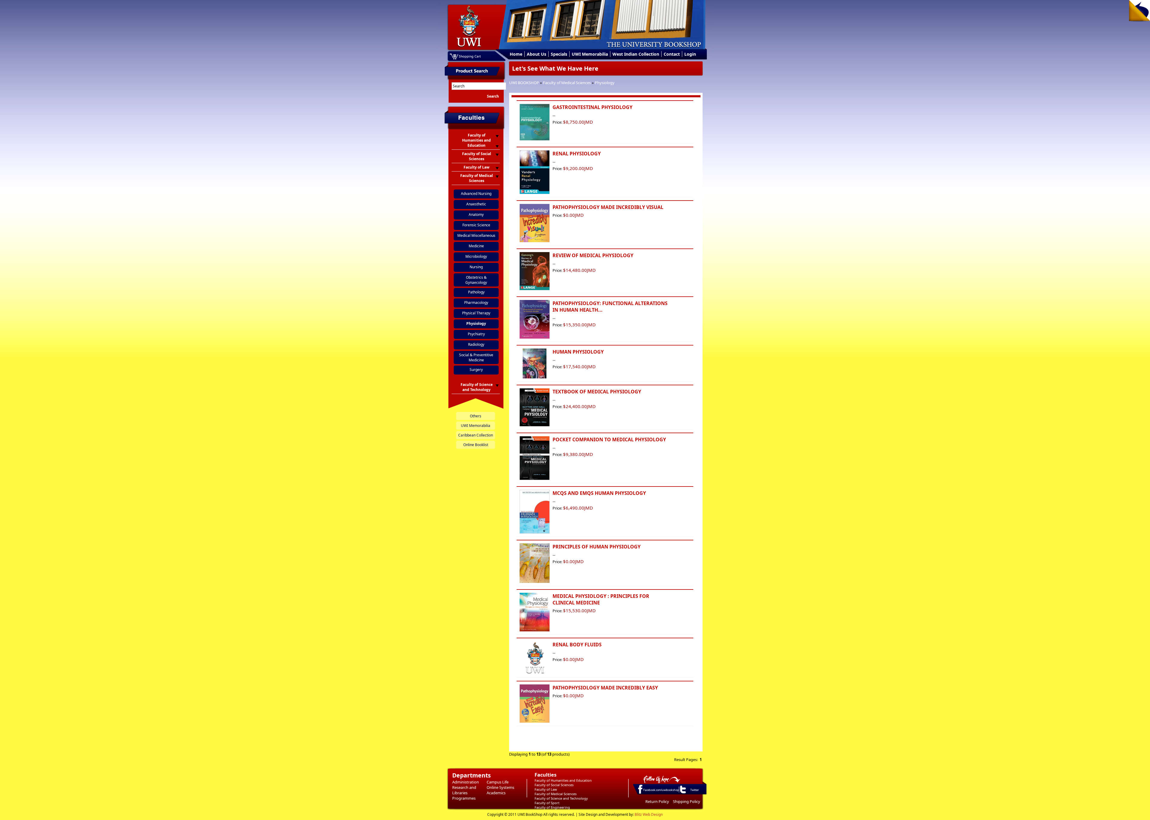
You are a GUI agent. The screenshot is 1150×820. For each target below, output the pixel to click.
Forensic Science (476, 225)
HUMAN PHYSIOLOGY (578, 351)
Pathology (476, 292)
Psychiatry (476, 334)
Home (516, 54)
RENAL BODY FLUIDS (577, 644)
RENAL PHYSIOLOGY (577, 153)
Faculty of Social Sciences (554, 785)
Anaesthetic (476, 204)
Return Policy (657, 801)
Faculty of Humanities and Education (563, 780)
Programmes (464, 798)
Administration (465, 782)
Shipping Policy (686, 801)
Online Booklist (475, 444)
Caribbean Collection (475, 435)
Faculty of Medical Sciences (567, 82)
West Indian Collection (635, 54)
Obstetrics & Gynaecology (476, 280)
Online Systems (500, 787)
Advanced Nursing (476, 193)
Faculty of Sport (547, 803)
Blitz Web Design (649, 814)
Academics (496, 792)
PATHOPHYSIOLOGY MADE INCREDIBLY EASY (605, 687)
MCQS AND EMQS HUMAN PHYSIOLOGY (599, 493)
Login (690, 54)
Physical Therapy (476, 313)
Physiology (605, 82)
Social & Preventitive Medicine (476, 357)
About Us (536, 54)
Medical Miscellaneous (476, 235)
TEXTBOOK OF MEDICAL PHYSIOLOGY (597, 391)
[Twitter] (682, 793)
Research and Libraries (464, 790)
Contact (672, 54)
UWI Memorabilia (590, 54)
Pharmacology (476, 302)
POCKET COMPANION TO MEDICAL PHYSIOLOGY (609, 439)
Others (475, 416)
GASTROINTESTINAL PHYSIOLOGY (592, 107)
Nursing (476, 266)
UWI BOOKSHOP (524, 82)
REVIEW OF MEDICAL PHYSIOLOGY (593, 255)
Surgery (476, 369)
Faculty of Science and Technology (561, 798)
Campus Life (498, 782)
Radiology (476, 344)
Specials (559, 54)
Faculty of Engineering (552, 807)
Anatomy (476, 214)
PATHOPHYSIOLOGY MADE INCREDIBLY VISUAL (608, 207)
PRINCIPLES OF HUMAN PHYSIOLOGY (597, 546)
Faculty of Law (546, 789)
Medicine (476, 245)
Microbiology (476, 256)
